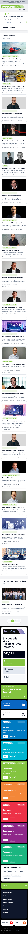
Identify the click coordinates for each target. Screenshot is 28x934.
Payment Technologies (18, 19)
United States (7, 878)
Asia (5, 871)
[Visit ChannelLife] (9, 743)
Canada (10, 871)
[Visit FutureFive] (9, 784)
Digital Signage (7, 19)
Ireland (21, 871)
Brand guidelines (7, 892)
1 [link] (12, 621)
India (16, 871)
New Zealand (7, 875)
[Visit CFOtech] (9, 722)
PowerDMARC (4, 932)
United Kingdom (16, 875)
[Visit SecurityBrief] (9, 826)
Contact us (6, 895)
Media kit (12, 736)
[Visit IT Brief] (9, 805)
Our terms (5, 916)
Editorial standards (8, 902)
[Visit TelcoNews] (9, 847)
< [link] (9, 621)
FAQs (4, 906)
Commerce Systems (18, 14)
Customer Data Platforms (10, 16)
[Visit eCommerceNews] (9, 763)
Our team (5, 912)
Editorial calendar (7, 899)
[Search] (20, 22)
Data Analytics (20, 16)
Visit (5, 736)
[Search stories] (26, 885)
